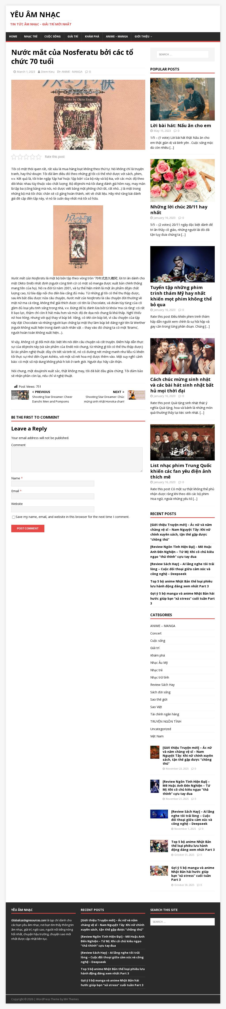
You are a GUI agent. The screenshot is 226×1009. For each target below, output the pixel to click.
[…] (172, 147)
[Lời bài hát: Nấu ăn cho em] (182, 118)
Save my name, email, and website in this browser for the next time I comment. (72, 517)
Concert (156, 633)
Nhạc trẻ (31, 36)
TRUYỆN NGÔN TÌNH (165, 721)
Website (17, 504)
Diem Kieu (48, 72)
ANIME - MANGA (72, 72)
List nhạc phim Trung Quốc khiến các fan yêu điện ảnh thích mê (180, 471)
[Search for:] (183, 54)
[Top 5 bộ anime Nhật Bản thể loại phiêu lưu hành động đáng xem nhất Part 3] (159, 849)
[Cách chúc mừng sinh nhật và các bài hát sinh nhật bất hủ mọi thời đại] (182, 371)
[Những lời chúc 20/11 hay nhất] (182, 199)
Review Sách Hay (162, 685)
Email (15, 491)
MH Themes (71, 999)
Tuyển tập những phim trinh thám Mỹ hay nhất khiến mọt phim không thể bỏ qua (181, 296)
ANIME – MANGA (117, 36)
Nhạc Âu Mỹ (159, 662)
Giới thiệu (142, 36)
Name (16, 478)
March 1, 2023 (26, 72)
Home (13, 36)
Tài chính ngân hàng (164, 714)
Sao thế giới (158, 699)
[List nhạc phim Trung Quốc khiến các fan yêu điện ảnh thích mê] (182, 458)
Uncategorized (160, 729)
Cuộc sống (52, 36)
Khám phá (92, 36)
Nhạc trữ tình (159, 677)
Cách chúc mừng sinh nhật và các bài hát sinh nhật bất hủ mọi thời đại (182, 385)
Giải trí (73, 36)
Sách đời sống (160, 692)
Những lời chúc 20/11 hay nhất (178, 209)
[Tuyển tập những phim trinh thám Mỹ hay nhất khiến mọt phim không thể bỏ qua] (182, 280)
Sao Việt (156, 707)
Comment (18, 445)
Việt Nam (157, 736)
